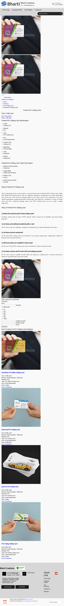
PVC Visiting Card (8, 105)
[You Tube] (56, 574)
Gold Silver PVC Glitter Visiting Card (13, 372)
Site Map (46, 591)
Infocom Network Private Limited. (30, 600)
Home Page (5, 10)
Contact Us (38, 10)
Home (5, 102)
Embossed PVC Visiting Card (11, 429)
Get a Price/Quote (7, 116)
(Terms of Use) (29, 599)
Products (6, 103)
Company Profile (17, 10)
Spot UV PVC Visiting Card (10, 486)
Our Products (28, 10)
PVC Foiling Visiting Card (9, 544)
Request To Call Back (8, 99)
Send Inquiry (7, 97)
